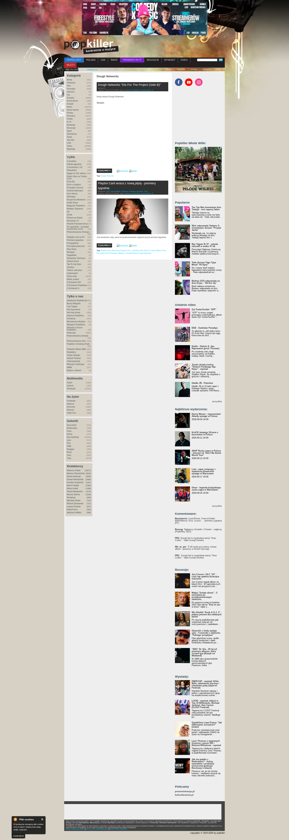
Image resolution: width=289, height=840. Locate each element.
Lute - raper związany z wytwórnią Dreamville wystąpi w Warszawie (204, 471)
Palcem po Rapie (75, 218)
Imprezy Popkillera (75, 315)
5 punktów (71, 161)
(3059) (88, 476)
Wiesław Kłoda (73, 500)
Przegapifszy (73, 243)
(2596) (88, 479)
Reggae (70, 449)
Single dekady (73, 355)
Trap (69, 458)
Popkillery (71, 352)
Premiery (71, 116)
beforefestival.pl (184, 795)
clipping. (121, 253)
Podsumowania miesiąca (78, 232)
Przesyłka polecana (76, 246)
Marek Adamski (74, 476)
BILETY (71, 65)
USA (103, 60)
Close (42, 819)
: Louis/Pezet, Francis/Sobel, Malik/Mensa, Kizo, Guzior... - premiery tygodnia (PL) (198, 520)
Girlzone (71, 92)
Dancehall (71, 425)
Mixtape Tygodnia (75, 209)
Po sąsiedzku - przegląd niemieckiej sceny (78, 228)
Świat (69, 137)
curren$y (135, 250)
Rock (69, 452)
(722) (89, 501)
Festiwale (71, 401)
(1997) (88, 482)
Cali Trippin (72, 306)
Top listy (70, 140)
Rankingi (71, 125)
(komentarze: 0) (147, 90)
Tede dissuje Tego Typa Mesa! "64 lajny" (204, 263)
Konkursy (71, 318)
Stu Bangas (112, 253)
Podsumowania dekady (77, 336)
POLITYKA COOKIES (119, 829)
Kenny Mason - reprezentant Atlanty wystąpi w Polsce (206, 415)
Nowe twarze (73, 110)
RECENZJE (153, 60)
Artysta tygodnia (74, 164)
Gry (68, 95)
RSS (218, 69)
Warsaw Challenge (75, 364)
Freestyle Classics (75, 187)
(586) (89, 513)
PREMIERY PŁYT (132, 60)
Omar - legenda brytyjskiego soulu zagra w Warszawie (206, 488)
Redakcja (71, 497)
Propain (123, 250)
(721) (89, 504)
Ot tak (69, 215)
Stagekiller (72, 255)
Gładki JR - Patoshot (202, 383)
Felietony (71, 83)
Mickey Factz (161, 250)
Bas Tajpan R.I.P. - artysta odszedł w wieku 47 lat (205, 245)
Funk (69, 431)
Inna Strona (72, 193)
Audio (69, 382)
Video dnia (72, 276)
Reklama (207, 69)
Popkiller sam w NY (76, 237)
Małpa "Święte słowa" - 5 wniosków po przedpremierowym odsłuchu (204, 596)
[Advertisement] (200, 115)
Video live (71, 413)
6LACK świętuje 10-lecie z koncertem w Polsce (205, 433)
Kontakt (193, 69)
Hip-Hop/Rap (73, 437)
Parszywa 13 (73, 221)
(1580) (88, 485)
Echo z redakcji (74, 184)
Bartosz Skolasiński (76, 473)
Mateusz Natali (73, 470)
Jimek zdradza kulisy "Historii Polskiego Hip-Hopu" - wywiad (204, 366)
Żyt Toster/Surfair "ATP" (204, 309)
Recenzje (71, 128)
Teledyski (71, 388)
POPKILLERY (74, 60)
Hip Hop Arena (73, 309)
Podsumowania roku (76, 341)
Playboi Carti (106, 250)
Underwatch (72, 273)
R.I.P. (69, 122)
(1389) (88, 488)
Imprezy (70, 404)
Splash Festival (74, 358)
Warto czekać (73, 279)
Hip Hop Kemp (73, 312)
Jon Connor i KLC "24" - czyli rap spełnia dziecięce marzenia (205, 576)
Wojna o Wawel (74, 370)
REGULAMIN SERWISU (75, 829)
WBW (69, 367)
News (69, 107)
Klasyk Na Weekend (76, 200)
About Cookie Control (15, 819)
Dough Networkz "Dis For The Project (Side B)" (129, 84)
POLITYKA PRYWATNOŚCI (97, 829)
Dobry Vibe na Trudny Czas (77, 177)
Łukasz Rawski (74, 506)
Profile (70, 119)
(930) (89, 498)
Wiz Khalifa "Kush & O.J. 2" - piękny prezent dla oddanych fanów (207, 614)
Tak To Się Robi (74, 264)
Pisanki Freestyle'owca (77, 224)
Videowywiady (73, 361)
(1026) (88, 494)
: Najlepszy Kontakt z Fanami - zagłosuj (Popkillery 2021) (198, 530)
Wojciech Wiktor (74, 512)
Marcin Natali (73, 485)
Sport (69, 131)
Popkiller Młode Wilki (76, 349)
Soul (69, 455)
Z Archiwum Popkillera (77, 285)
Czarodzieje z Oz (74, 167)
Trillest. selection (74, 270)
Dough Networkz (107, 176)
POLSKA (90, 60)
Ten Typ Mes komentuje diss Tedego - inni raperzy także (206, 208)
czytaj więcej (18, 836)
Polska (70, 113)
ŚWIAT (114, 60)
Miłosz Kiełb (72, 488)
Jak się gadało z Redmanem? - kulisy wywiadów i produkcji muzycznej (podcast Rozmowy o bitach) (203, 763)
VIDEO (184, 60)
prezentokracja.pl (185, 791)
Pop (69, 443)
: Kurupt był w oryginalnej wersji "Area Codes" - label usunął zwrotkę (195, 539)
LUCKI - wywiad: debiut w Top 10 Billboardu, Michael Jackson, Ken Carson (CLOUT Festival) (205, 704)
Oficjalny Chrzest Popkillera (74, 328)
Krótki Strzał (72, 203)
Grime (69, 434)
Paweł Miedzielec (75, 491)
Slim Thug (115, 250)
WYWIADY (169, 60)
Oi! (68, 212)
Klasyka (70, 98)
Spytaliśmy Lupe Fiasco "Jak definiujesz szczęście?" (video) (207, 724)
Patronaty (181, 69)
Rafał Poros (72, 509)
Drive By (71, 181)
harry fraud (143, 250)
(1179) (88, 491)
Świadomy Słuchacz (76, 258)
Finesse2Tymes (131, 253)
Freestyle (71, 89)
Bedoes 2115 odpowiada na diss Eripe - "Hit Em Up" (206, 282)
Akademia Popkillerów (77, 300)
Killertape (71, 196)
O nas (168, 69)
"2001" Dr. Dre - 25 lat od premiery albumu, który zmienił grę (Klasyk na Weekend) (204, 652)
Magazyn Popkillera (76, 206)
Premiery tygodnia (75, 240)
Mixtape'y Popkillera (76, 324)
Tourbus (70, 267)
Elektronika (72, 428)
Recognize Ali (102, 253)
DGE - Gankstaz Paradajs (205, 328)
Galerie (70, 385)
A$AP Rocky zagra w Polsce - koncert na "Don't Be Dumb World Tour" (206, 453)
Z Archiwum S (73, 288)
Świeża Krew (73, 261)
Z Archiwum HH (74, 282)
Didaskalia (72, 170)
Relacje (70, 410)
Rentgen (71, 252)
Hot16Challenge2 (75, 190)
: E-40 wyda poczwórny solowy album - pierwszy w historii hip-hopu (196, 548)
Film (69, 86)
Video (69, 146)
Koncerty (71, 407)
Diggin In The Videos (76, 173)
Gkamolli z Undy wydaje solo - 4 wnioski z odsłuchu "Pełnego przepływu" (206, 632)
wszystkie (217, 401)
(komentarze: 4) (147, 193)
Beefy (69, 80)
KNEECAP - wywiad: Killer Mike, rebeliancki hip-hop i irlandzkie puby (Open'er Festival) (205, 684)
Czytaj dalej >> (104, 170)
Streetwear (72, 134)
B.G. (129, 250)
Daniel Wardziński (75, 479)
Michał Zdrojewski (75, 503)
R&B (69, 446)
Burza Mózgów (73, 303)
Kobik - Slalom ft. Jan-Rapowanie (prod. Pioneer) (205, 347)
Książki (70, 104)
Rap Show (71, 249)
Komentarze (72, 101)
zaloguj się (92, 69)
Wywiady (71, 149)
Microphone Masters (76, 321)
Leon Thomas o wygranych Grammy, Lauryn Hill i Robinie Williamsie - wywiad (206, 743)
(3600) (88, 473)
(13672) (88, 470)
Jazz (69, 440)
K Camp (152, 250)
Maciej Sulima (73, 494)
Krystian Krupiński (75, 482)
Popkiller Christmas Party (78, 344)
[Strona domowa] (91, 46)
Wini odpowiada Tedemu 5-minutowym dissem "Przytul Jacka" (206, 227)
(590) (89, 510)
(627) (89, 507)
